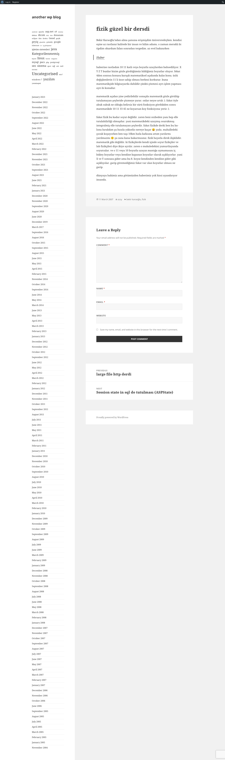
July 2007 (36, 654)
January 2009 (38, 565)
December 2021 (40, 154)
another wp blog (46, 17)
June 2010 (37, 487)
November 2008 (40, 575)
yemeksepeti (36, 83)
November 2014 (40, 279)
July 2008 (36, 596)
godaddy (49, 42)
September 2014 (40, 289)
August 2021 (38, 175)
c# (56, 31)
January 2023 (38, 97)
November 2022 (40, 107)
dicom (41, 35)
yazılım (49, 79)
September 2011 (40, 409)
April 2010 (37, 497)
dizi (47, 35)
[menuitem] (2, 2)
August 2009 (38, 539)
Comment (103, 245)
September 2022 (40, 117)
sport (49, 66)
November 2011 (40, 398)
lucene (48, 59)
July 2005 (36, 721)
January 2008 (38, 622)
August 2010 (38, 477)
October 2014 (38, 284)
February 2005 (39, 737)
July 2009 (36, 544)
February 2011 (39, 445)
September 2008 (40, 586)
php (47, 62)
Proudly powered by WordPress (112, 417)
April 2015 (37, 268)
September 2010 (40, 471)
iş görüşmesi (47, 45)
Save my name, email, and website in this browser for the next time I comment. (139, 329)
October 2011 (38, 404)
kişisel (34, 59)
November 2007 (40, 633)
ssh (57, 66)
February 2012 (39, 383)
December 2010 (40, 456)
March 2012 (38, 378)
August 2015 (38, 253)
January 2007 (38, 685)
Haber (100, 57)
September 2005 (40, 711)
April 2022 (37, 138)
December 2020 (40, 195)
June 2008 (37, 601)
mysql (35, 62)
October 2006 (38, 700)
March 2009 (38, 555)
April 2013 (37, 320)
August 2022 (38, 123)
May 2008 (36, 607)
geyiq (35, 41)
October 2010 (38, 466)
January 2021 (38, 190)
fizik (144, 199)
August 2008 (38, 591)
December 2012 (40, 341)
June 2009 (37, 549)
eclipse (34, 38)
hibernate (35, 45)
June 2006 (37, 706)
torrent (34, 69)
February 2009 (39, 560)
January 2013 (38, 336)
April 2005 (37, 726)
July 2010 (36, 482)
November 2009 (40, 523)
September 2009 (40, 534)
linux (41, 58)
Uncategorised (45, 73)
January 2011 (38, 450)
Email (100, 302)
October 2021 (38, 164)
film (40, 38)
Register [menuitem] (15, 2)
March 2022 (38, 143)
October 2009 (38, 529)
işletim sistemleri (41, 49)
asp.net (49, 31)
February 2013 (39, 331)
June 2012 (37, 362)
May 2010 (36, 492)
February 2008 (39, 617)
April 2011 (37, 435)
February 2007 (39, 680)
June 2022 (37, 128)
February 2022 (39, 149)
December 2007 (40, 627)
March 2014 (38, 305)
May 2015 (36, 263)
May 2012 (36, 367)
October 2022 (38, 112)
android (34, 32)
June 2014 (37, 294)
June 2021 (37, 180)
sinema (41, 66)
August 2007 (38, 648)
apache (41, 32)
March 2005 (38, 732)
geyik (58, 38)
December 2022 (40, 102)
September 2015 (40, 247)
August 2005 (38, 716)
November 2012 (40, 346)
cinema (60, 32)
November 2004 (40, 747)
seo (34, 66)
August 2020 (38, 211)
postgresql (54, 62)
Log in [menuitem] (7, 2)
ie (41, 45)
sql (53, 66)
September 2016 (40, 232)
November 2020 (40, 201)
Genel (52, 38)
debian (34, 35)
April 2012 (37, 372)
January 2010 (38, 513)
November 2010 (40, 461)
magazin (54, 59)
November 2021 (40, 159)
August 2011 (38, 414)
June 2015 (37, 258)
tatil (61, 66)
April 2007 (37, 669)
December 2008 (40, 570)
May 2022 (36, 133)
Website (101, 315)
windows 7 (37, 79)
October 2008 (38, 581)
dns (51, 35)
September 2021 (40, 169)
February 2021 (39, 185)
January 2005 (38, 742)
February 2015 (39, 274)
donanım (58, 35)
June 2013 (37, 310)
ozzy (120, 199)
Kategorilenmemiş (45, 54)
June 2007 (37, 659)
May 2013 (36, 315)
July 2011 (36, 419)
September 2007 (40, 643)
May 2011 (36, 430)
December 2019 (40, 221)
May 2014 (36, 300)
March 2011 (38, 440)
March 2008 (38, 612)
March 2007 (38, 674)
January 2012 (38, 388)
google (57, 41)
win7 (61, 74)
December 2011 (40, 393)
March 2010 (38, 503)
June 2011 (37, 424)
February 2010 (39, 508)
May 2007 (36, 664)
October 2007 (38, 638)
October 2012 (38, 352)
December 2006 (40, 690)
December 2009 (40, 518)
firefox (45, 38)
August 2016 (38, 237)
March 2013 (38, 326)
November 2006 (40, 695)
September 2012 (40, 357)
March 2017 (38, 227)
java (54, 49)
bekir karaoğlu (133, 199)
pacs (42, 62)
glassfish (42, 42)
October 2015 (38, 242)
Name (100, 288)
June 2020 (37, 216)
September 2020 (40, 206)
